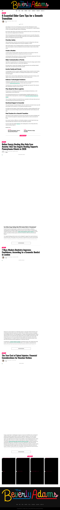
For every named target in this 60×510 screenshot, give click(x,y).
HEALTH (29, 10)
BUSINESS (26, 10)
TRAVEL (22, 10)
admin (7, 152)
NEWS (19, 10)
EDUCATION (38, 10)
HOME (16, 10)
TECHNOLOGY (33, 10)
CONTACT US (42, 10)
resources (18, 123)
